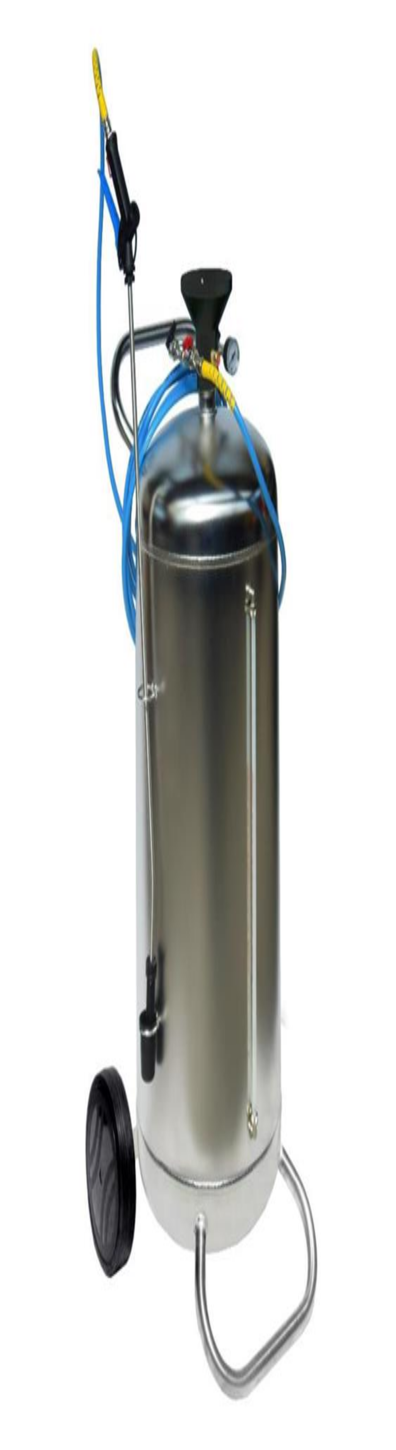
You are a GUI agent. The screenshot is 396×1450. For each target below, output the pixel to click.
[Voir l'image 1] (6, 126)
